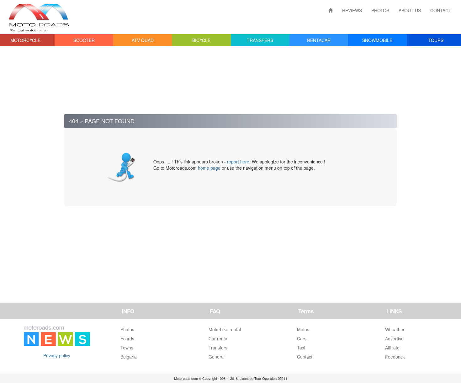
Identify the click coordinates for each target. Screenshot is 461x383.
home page (209, 168)
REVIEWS (352, 10)
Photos (127, 329)
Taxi (301, 347)
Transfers (218, 347)
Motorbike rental (225, 329)
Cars (301, 338)
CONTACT (440, 10)
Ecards (127, 338)
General (217, 357)
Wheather (395, 329)
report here (238, 161)
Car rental (218, 338)
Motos (303, 329)
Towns (126, 347)
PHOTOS (380, 10)
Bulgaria (128, 357)
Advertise (394, 338)
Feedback (395, 357)
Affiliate (392, 347)
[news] (57, 334)
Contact (304, 357)
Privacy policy (56, 355)
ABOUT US (410, 10)
